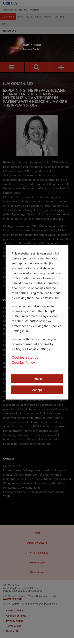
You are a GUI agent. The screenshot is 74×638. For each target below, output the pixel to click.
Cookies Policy (23, 362)
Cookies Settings (25, 357)
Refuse (37, 378)
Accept (37, 390)
